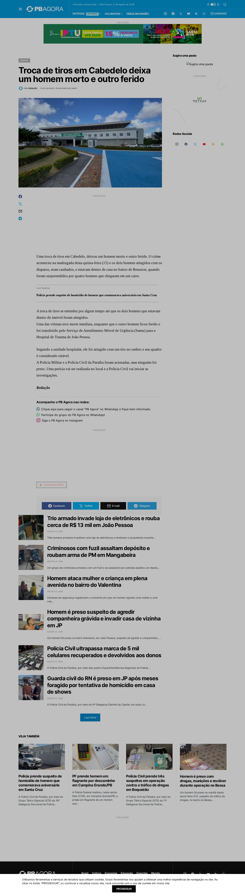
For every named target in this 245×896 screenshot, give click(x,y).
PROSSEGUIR (124, 888)
